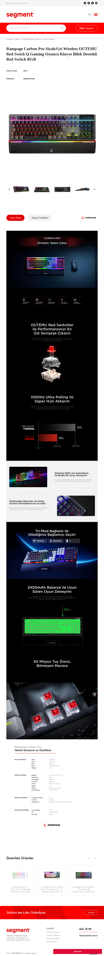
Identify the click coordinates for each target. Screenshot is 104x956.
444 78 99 (85, 929)
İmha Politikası (51, 942)
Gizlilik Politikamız (53, 935)
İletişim (91, 912)
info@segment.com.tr (88, 935)
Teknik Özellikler (39, 217)
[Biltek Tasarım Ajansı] (93, 953)
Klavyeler (38, 39)
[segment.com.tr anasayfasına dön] (20, 14)
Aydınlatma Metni (52, 939)
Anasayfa (9, 39)
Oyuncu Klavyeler (49, 39)
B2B (89, 14)
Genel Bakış (15, 217)
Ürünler (16, 39)
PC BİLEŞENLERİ (27, 39)
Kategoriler (87, 28)
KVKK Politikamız (53, 932)
